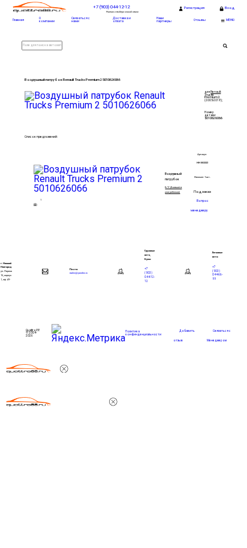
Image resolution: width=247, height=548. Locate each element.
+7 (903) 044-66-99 (217, 272)
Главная (18, 20)
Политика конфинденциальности (143, 333)
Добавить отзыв (184, 335)
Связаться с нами (80, 19)
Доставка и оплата (122, 19)
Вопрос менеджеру (200, 205)
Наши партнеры (163, 19)
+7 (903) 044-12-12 (149, 274)
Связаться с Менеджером (219, 335)
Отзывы (200, 20)
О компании (47, 19)
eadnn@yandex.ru (79, 272)
